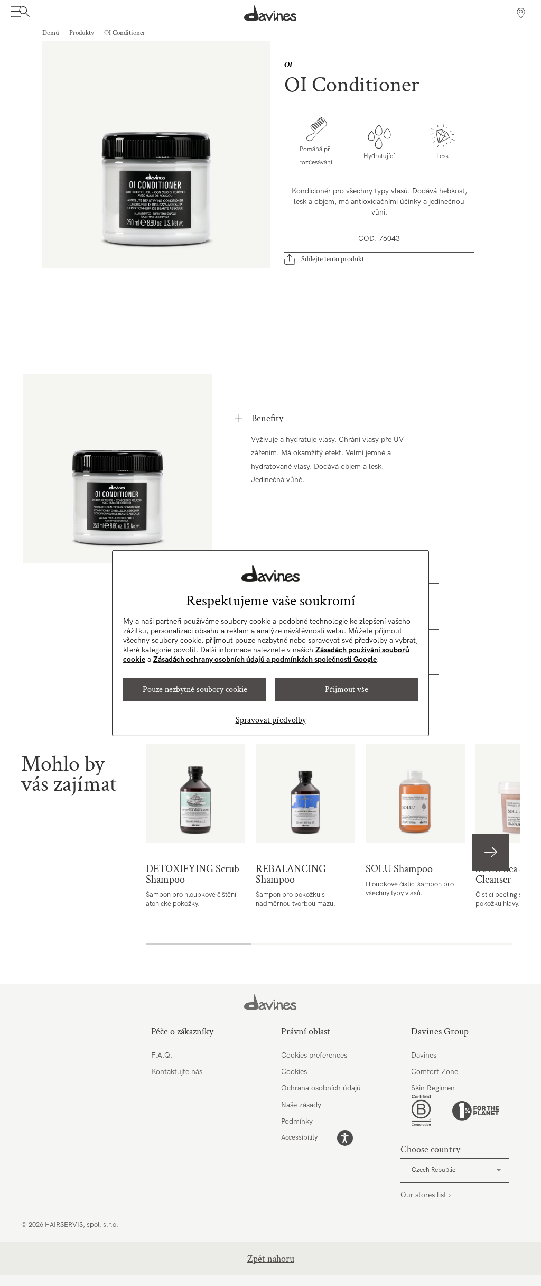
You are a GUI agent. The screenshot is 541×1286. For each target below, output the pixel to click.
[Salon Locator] (520, 13)
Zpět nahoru (270, 1259)
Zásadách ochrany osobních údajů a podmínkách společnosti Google (265, 659)
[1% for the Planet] (475, 1111)
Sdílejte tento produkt (332, 259)
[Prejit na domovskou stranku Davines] (270, 13)
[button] (490, 852)
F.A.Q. (161, 1055)
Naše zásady (301, 1104)
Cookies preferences (314, 1055)
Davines (423, 1055)
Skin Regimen (433, 1088)
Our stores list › (425, 1194)
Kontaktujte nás (176, 1071)
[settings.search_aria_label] (23, 13)
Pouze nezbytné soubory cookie (195, 689)
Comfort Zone (434, 1071)
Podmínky (297, 1121)
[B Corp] (421, 1110)
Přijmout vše (346, 689)
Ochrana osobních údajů (321, 1088)
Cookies (294, 1071)
